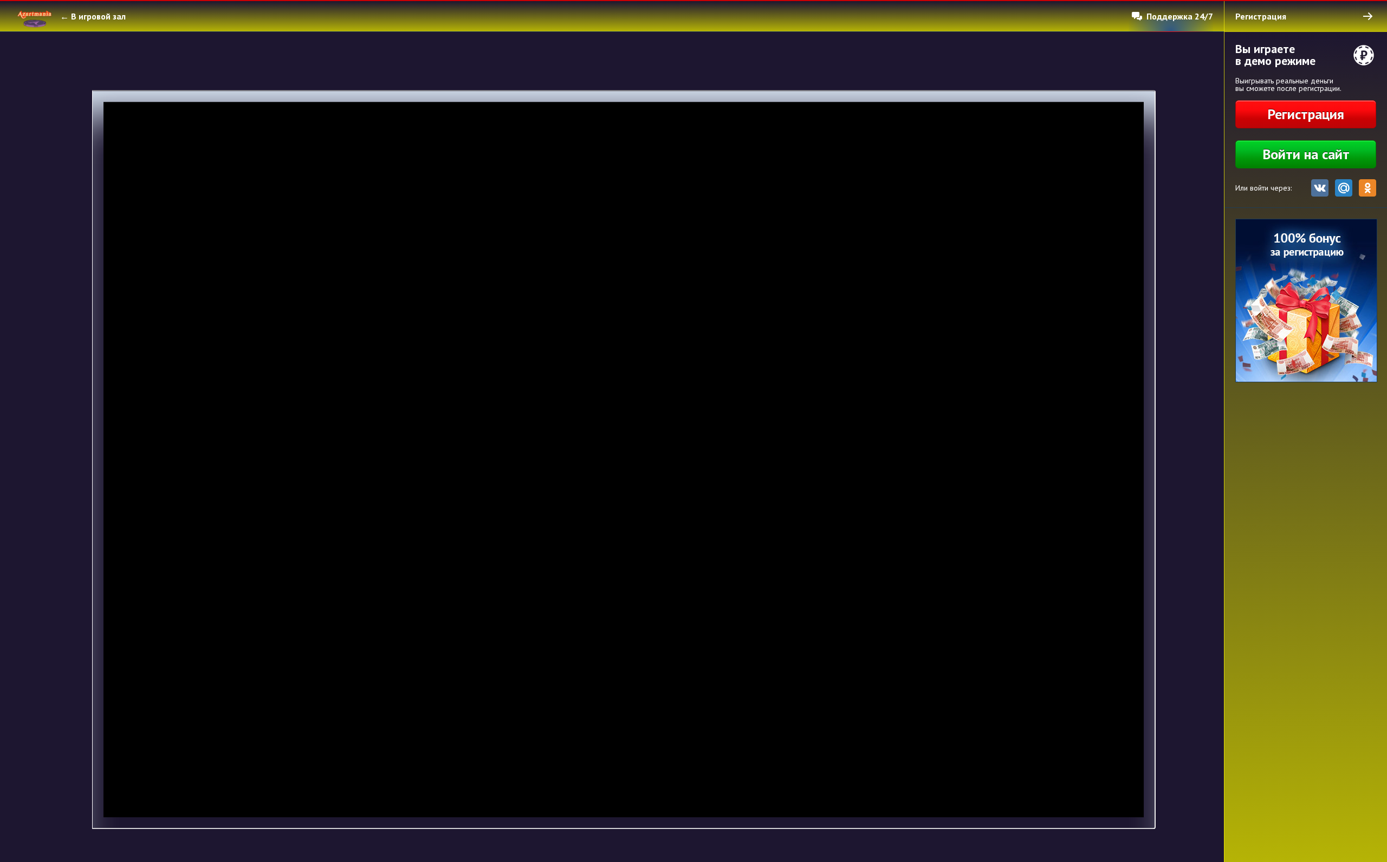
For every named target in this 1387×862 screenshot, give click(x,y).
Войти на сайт (1306, 154)
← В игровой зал (93, 16)
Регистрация (1305, 114)
